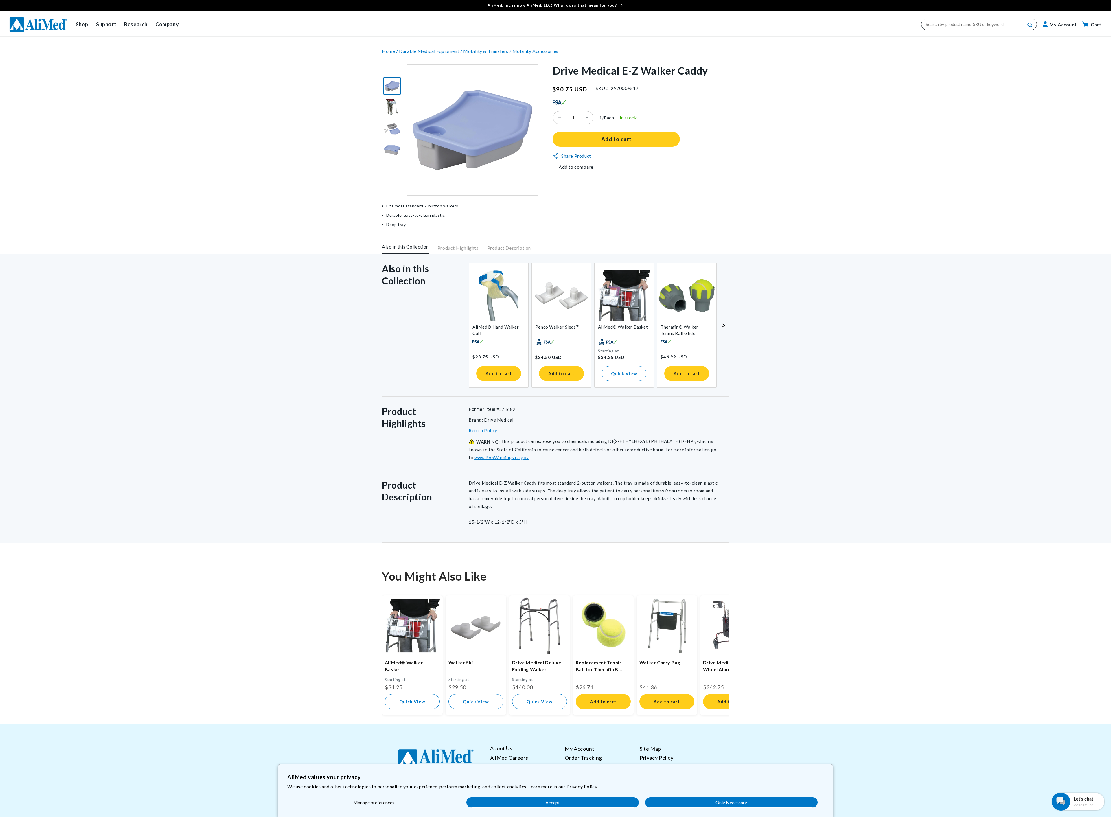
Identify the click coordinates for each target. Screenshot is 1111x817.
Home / (390, 51)
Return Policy (483, 430)
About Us (501, 748)
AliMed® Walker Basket (623, 327)
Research (136, 24)
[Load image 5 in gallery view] (392, 86)
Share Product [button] (576, 156)
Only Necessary (731, 802)
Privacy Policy (581, 786)
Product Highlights (458, 248)
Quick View (624, 373)
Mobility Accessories (535, 51)
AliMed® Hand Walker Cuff (495, 330)
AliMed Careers (509, 758)
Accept (552, 802)
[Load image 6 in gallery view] (392, 107)
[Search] (1030, 25)
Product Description (509, 248)
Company (167, 24)
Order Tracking (583, 758)
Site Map (650, 749)
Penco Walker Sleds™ (557, 327)
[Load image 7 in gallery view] (392, 128)
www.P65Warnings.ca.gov (501, 457)
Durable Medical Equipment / (431, 51)
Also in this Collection (405, 246)
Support (106, 24)
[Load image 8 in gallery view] (392, 150)
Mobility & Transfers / (487, 51)
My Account (579, 749)
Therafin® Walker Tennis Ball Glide (679, 330)
